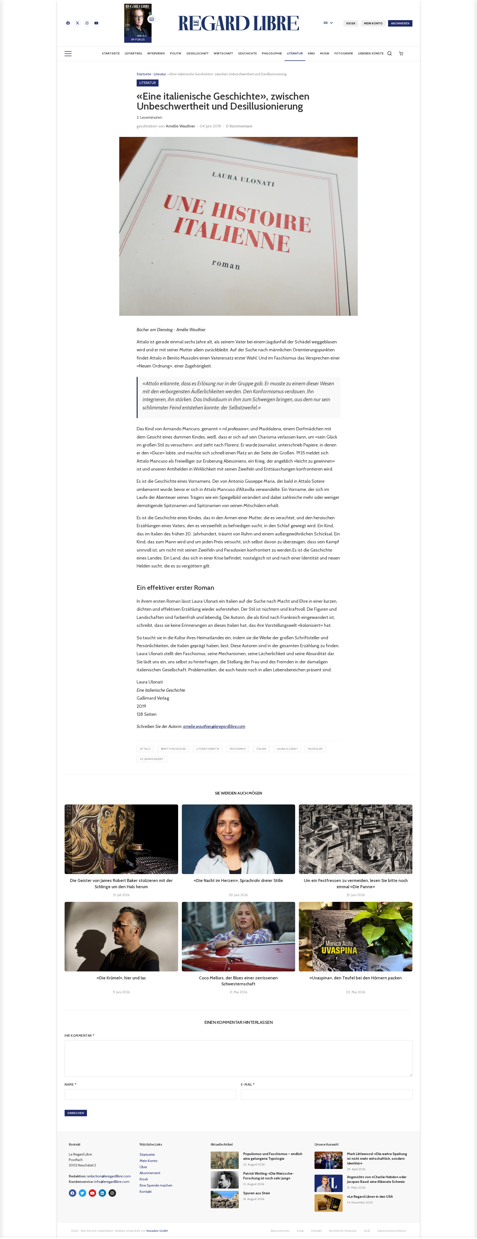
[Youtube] (96, 23)
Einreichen (76, 1113)
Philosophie (272, 53)
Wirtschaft (223, 53)
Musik (324, 53)
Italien (261, 749)
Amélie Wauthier (180, 126)
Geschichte (247, 53)
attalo (145, 749)
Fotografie (343, 53)
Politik (175, 53)
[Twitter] (82, 1193)
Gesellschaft (197, 53)
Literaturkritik (207, 749)
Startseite (111, 53)
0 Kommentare (239, 126)
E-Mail (248, 1084)
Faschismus (238, 749)
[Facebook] (68, 23)
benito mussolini (173, 749)
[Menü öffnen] (68, 53)
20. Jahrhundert (152, 759)
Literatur (295, 53)
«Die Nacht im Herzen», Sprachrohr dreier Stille (238, 880)
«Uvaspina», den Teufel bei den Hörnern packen (356, 977)
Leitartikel (133, 53)
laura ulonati (287, 749)
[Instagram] (86, 23)
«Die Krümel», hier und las (121, 977)
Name (71, 1084)
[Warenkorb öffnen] (401, 54)
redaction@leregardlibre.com (109, 1176)
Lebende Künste (371, 53)
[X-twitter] (77, 23)
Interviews (156, 53)
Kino (311, 53)
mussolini (315, 749)
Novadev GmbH (157, 1231)
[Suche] (389, 53)
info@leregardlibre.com (111, 1181)
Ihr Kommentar (80, 1036)
